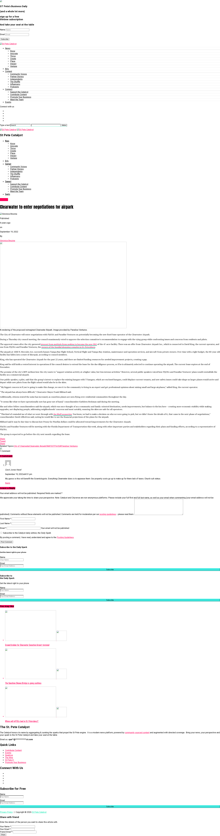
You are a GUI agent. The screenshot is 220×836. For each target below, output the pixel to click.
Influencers (15, 84)
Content (8, 71)
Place (12, 61)
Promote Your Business (20, 97)
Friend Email (6, 832)
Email (2, 34)
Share (3, 835)
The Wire (9, 757)
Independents (16, 79)
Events (8, 102)
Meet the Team (17, 99)
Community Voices (18, 74)
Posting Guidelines (65, 537)
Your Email (5, 829)
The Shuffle (15, 81)
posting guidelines (108, 514)
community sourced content (137, 732)
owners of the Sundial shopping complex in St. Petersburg (68, 347)
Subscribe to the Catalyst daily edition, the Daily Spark (27, 533)
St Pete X (9, 760)
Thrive (13, 56)
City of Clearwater (22, 446)
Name (2, 29)
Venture (13, 66)
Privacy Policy (6, 812)
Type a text (5, 125)
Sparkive (9, 755)
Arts (7, 69)
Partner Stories (17, 76)
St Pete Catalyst (39, 812)
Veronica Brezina (7, 240)
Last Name (5, 523)
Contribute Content (18, 94)
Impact (13, 64)
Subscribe (4, 39)
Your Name (5, 826)
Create (13, 58)
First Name (5, 518)
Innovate (14, 53)
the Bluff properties (62, 414)
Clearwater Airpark (38, 446)
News (7, 48)
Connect (8, 89)
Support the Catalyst (19, 92)
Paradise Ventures (69, 446)
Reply (7, 483)
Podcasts (14, 87)
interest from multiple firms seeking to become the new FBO (69, 344)
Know (12, 51)
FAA (48, 446)
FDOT (52, 446)
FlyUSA (58, 446)
